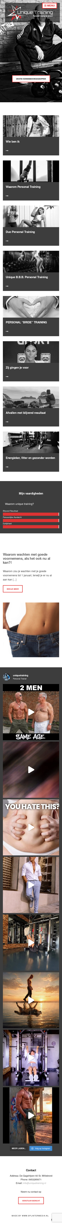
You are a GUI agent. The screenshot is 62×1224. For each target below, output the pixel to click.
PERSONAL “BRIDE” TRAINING (26, 322)
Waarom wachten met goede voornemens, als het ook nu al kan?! (26, 558)
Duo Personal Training (20, 232)
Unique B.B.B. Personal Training (27, 277)
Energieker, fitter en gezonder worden (30, 458)
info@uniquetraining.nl (34, 1183)
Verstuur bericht (31, 1200)
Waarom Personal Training (23, 187)
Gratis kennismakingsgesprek (31, 78)
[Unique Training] (32, 21)
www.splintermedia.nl (35, 1215)
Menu (50, 5)
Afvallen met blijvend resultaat (26, 412)
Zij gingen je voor (17, 367)
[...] (14, 579)
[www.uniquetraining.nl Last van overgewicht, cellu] (31, 712)
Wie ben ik (12, 141)
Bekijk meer (13, 589)
